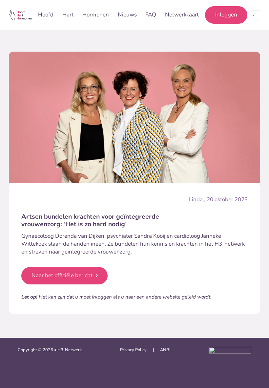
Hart (67, 14)
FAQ (150, 14)
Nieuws (127, 14)
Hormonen (95, 14)
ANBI (165, 350)
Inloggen (226, 14)
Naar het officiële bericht (62, 275)
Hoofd (45, 14)
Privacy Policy (133, 350)
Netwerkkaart (182, 14)
